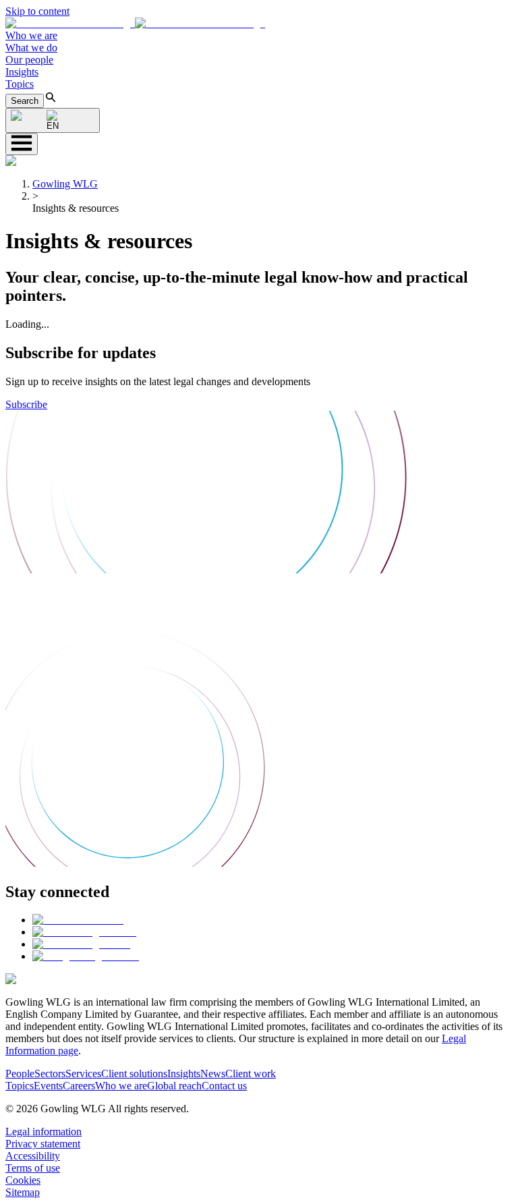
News (212, 1073)
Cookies (22, 1180)
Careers (79, 1085)
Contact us (224, 1085)
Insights (21, 72)
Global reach (174, 1085)
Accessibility (32, 1156)
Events (48, 1085)
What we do (31, 47)
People (19, 1073)
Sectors (49, 1073)
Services (83, 1073)
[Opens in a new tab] (77, 919)
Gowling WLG (65, 184)
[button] (135, 23)
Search (24, 101)
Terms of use (32, 1168)
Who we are (31, 35)
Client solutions (134, 1073)
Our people (29, 59)
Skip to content (37, 11)
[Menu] (21, 144)
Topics (19, 84)
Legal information (43, 1131)
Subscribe (26, 404)
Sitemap (22, 1192)
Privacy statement (42, 1143)
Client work (250, 1073)
